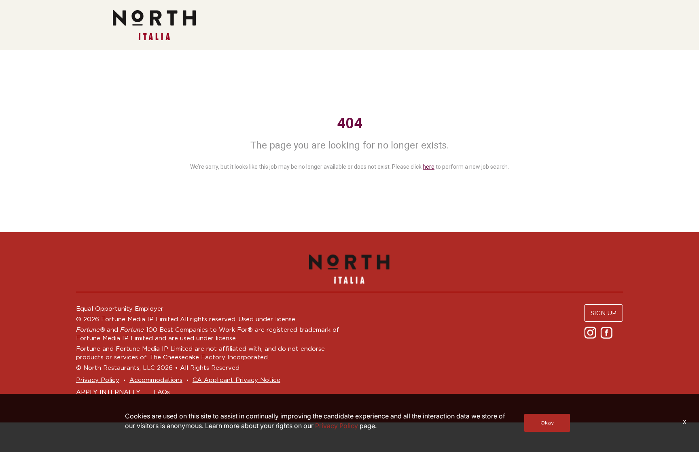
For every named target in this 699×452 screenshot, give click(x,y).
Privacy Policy (97, 379)
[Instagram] (591, 332)
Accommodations (155, 379)
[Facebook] (607, 332)
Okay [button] (547, 422)
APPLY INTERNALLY (108, 391)
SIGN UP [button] (603, 313)
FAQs (162, 391)
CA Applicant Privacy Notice (236, 379)
